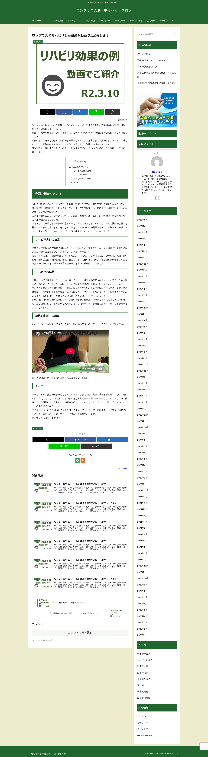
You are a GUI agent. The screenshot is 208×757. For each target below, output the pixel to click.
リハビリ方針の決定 (82, 171)
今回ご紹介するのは (79, 167)
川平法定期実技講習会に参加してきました (156, 75)
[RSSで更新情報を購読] (83, 460)
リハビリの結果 (80, 174)
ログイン (141, 716)
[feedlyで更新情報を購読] (77, 460)
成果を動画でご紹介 (82, 178)
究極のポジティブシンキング (151, 60)
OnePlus (157, 172)
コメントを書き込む (80, 632)
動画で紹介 (38, 428)
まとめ (76, 182)
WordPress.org (144, 735)
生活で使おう (143, 54)
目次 (77, 161)
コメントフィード (146, 729)
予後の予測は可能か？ (148, 66)
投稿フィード (143, 723)
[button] (112, 112)
